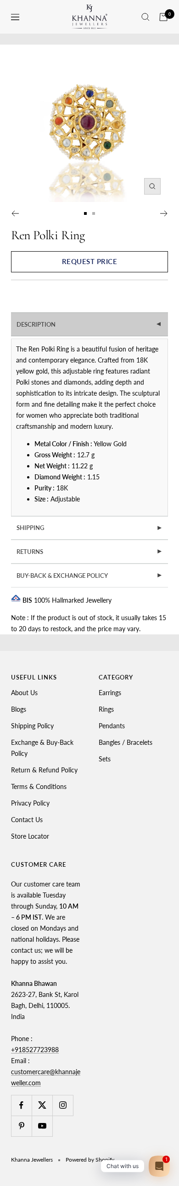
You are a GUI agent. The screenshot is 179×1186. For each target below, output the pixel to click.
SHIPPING (90, 527)
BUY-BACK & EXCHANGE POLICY (90, 575)
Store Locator (30, 836)
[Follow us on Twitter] (42, 1105)
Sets (105, 759)
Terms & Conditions (39, 786)
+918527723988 (35, 1050)
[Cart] (163, 17)
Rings (106, 709)
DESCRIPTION (90, 324)
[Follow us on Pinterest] (21, 1126)
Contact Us (27, 819)
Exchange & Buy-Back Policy (42, 747)
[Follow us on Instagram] (62, 1105)
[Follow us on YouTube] (42, 1126)
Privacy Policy (30, 803)
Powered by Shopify (90, 1159)
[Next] (164, 213)
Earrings (110, 693)
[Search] (145, 17)
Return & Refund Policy (44, 770)
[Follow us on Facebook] (21, 1105)
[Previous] (15, 213)
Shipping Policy (32, 726)
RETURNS (90, 551)
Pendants (112, 726)
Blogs (18, 709)
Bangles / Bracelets (125, 742)
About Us (24, 693)
